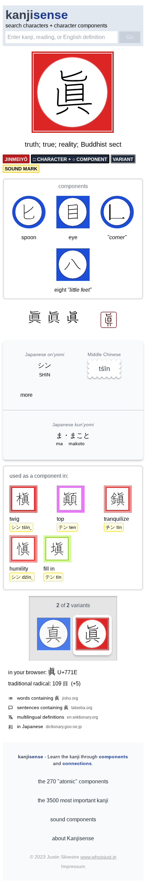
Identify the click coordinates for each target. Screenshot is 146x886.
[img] (73, 92)
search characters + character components (56, 25)
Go (129, 37)
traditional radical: (44, 683)
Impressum (73, 866)
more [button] (26, 395)
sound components (73, 819)
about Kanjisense (73, 838)
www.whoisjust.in (98, 857)
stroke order (95, 128)
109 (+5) (66, 683)
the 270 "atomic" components (73, 781)
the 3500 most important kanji (73, 800)
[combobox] (61, 37)
